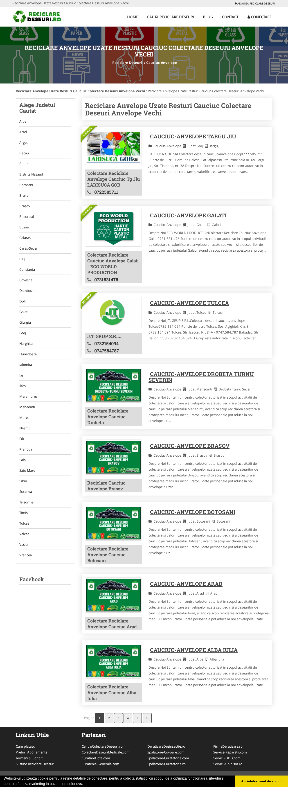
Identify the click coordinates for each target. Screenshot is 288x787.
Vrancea (25, 555)
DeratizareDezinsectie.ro (166, 746)
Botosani (26, 185)
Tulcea (24, 523)
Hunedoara (28, 354)
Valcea (24, 534)
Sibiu (23, 481)
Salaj (23, 460)
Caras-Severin (29, 248)
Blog (208, 16)
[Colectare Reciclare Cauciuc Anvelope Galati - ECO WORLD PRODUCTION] (113, 228)
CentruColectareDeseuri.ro (102, 746)
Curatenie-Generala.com (100, 764)
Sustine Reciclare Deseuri (35, 764)
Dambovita (27, 290)
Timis (23, 512)
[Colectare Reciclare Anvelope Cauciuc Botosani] (113, 523)
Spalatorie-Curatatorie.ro (166, 764)
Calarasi (25, 237)
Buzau (24, 227)
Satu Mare (27, 470)
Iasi (22, 375)
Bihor (23, 163)
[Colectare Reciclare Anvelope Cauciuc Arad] (113, 594)
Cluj (22, 259)
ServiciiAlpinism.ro (227, 764)
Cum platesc (25, 746)
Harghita (26, 343)
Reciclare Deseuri (127, 62)
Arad (23, 132)
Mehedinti (27, 407)
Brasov (24, 206)
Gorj (22, 333)
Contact (230, 16)
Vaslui (24, 544)
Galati (23, 311)
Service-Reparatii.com (230, 752)
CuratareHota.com (96, 758)
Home (132, 16)
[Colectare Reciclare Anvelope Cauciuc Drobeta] (113, 385)
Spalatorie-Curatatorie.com (168, 758)
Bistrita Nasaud (31, 174)
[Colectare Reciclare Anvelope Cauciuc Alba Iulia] (113, 661)
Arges (23, 142)
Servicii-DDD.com (227, 758)
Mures (24, 417)
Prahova (25, 449)
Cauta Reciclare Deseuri (170, 16)
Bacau (24, 153)
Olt (21, 438)
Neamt (24, 428)
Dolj (22, 301)
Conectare (261, 16)
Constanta (27, 269)
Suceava (25, 491)
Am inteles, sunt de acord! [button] (261, 781)
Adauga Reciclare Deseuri (256, 3)
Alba (22, 121)
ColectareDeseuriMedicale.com (106, 752)
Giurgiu (25, 322)
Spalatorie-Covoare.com (165, 752)
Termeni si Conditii (30, 758)
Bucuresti (26, 216)
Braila (23, 195)
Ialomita (25, 364)
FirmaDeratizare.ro (228, 746)
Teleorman (27, 502)
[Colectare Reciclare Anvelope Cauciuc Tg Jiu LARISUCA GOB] (113, 147)
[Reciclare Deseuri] (42, 16)
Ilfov (22, 385)
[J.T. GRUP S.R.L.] (113, 312)
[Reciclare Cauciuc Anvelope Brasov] (113, 457)
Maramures (28, 396)
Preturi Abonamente (31, 752)
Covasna (25, 280)
